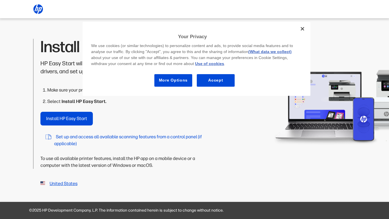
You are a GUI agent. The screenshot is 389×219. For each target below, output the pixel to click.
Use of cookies (209, 63)
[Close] (302, 29)
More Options (173, 80)
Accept (215, 80)
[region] (196, 59)
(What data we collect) (270, 51)
